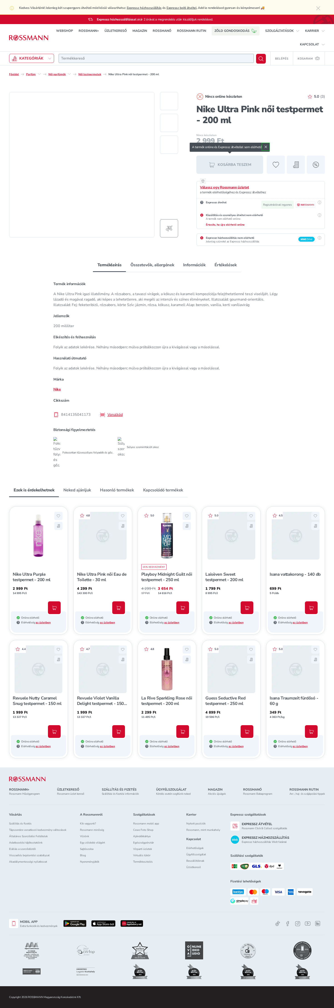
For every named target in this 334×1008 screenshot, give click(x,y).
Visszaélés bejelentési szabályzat (29, 855)
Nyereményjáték (89, 862)
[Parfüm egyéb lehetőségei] (39, 74)
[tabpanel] (167, 373)
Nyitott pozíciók (196, 823)
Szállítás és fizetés (20, 823)
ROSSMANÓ (162, 31)
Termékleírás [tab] (109, 265)
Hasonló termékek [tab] (117, 490)
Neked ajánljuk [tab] (77, 490)
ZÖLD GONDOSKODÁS (231, 31)
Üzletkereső (193, 867)
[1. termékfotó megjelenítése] (169, 101)
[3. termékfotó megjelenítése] (169, 145)
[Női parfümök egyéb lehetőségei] (69, 74)
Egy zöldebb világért (92, 842)
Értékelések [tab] (225, 265)
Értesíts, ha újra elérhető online (225, 224)
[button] (282, 31)
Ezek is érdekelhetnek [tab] (34, 490)
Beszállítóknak (195, 861)
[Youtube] (307, 923)
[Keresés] (261, 59)
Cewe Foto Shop (143, 830)
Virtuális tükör (141, 855)
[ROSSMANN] (27, 779)
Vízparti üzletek (142, 849)
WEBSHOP (64, 31)
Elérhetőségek (195, 848)
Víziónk (84, 836)
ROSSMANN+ (89, 31)
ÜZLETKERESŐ (116, 31)
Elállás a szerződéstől (22, 849)
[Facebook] (287, 923)
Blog (83, 855)
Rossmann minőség (92, 830)
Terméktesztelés (143, 862)
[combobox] (156, 58)
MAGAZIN (139, 31)
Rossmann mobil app (146, 823)
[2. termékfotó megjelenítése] (169, 123)
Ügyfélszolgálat (196, 854)
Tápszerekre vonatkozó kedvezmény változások (37, 830)
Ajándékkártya (141, 836)
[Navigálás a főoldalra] (28, 38)
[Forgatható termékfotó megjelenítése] (169, 228)
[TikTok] (277, 923)
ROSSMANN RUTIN (191, 31)
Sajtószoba (86, 849)
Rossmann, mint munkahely (203, 830)
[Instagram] (297, 923)
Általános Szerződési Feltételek (28, 836)
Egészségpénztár (143, 842)
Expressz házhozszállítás (144, 8)
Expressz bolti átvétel (182, 8)
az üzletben (43, 622)
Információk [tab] (194, 265)
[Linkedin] (317, 923)
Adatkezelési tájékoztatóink (25, 842)
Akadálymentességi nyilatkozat (28, 862)
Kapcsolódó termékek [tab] (163, 490)
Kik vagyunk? (88, 823)
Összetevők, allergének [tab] (152, 265)
